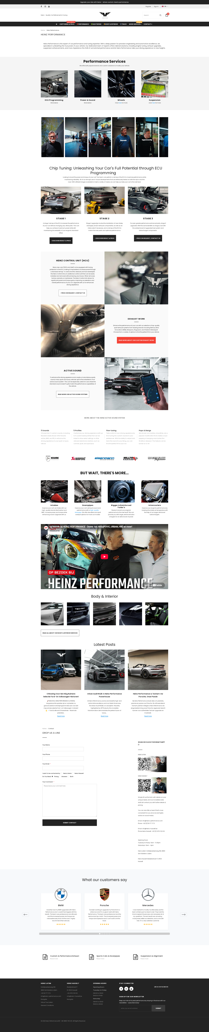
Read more (61, 716)
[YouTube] (49, 6)
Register (148, 6)
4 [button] (107, 933)
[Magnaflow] (156, 458)
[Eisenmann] (104, 458)
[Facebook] (42, 6)
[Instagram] (46, 6)
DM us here (150, 810)
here (120, 103)
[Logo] (105, 15)
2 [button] (102, 933)
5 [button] (109, 933)
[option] (52, 458)
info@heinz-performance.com (152, 821)
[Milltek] (130, 458)
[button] (52, 137)
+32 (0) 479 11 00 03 (158, 831)
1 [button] (99, 933)
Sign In (156, 6)
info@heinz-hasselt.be (149, 829)
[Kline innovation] (52, 458)
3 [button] (104, 933)
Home (43, 30)
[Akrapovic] (78, 458)
